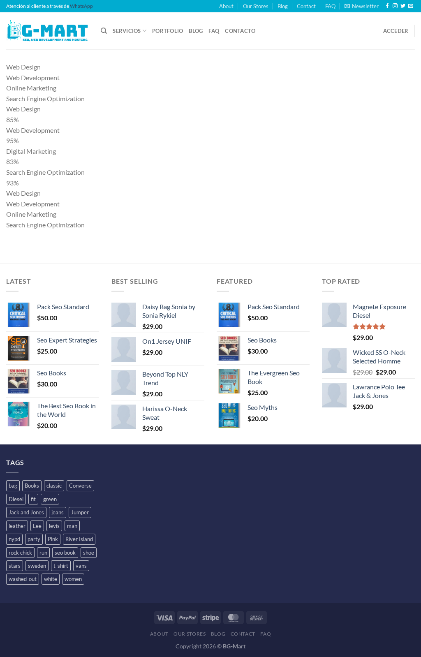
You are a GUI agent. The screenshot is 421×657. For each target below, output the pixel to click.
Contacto (240, 31)
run (43, 552)
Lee (37, 526)
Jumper (80, 512)
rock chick (20, 552)
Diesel (16, 499)
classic (54, 485)
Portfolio (167, 31)
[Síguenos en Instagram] (395, 6)
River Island (79, 539)
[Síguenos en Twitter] (402, 6)
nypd (14, 539)
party (34, 539)
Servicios (127, 31)
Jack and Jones (26, 512)
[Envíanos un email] (410, 6)
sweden (37, 565)
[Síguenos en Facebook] (387, 6)
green (50, 499)
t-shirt (60, 565)
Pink (53, 539)
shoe (88, 552)
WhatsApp (81, 6)
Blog (283, 6)
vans (81, 565)
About (226, 6)
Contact (306, 6)
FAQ (330, 6)
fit (33, 499)
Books (32, 485)
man (72, 526)
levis (54, 526)
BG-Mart (234, 646)
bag (13, 485)
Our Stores (255, 6)
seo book (65, 552)
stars (15, 565)
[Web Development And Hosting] (47, 31)
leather (17, 526)
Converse (80, 485)
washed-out (23, 579)
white (50, 579)
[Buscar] (104, 31)
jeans (57, 512)
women (73, 579)
